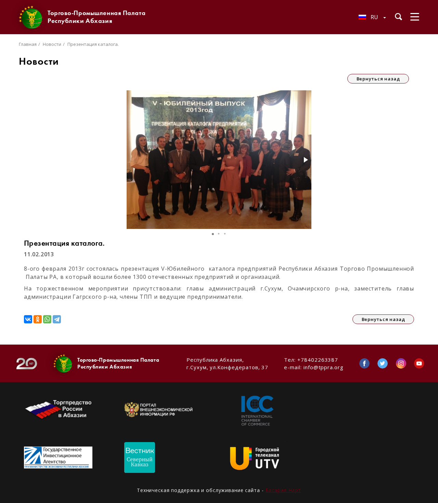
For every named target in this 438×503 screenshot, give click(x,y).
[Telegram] (57, 319)
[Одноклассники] (38, 319)
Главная (28, 44)
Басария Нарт (283, 490)
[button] (305, 159)
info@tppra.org (324, 367)
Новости (52, 44)
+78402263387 (317, 359)
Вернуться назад (378, 79)
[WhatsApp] (47, 319)
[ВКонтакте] (28, 319)
